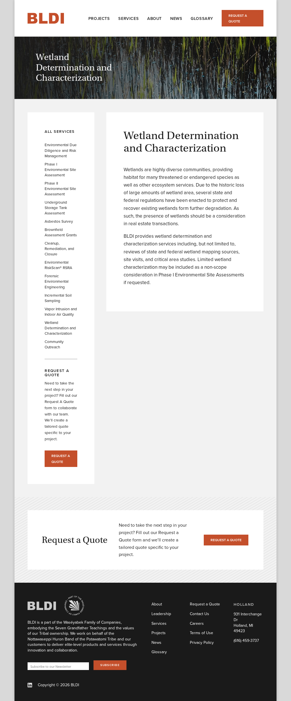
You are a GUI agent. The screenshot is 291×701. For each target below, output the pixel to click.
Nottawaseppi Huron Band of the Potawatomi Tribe (72, 639)
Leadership (161, 614)
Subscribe (110, 665)
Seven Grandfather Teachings (81, 628)
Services (159, 623)
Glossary (159, 652)
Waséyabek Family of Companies (92, 622)
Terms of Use (201, 633)
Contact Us (199, 614)
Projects (158, 633)
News (156, 642)
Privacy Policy (202, 642)
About (156, 604)
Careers (197, 623)
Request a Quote (237, 18)
